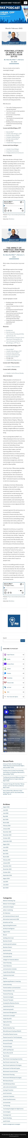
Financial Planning (8, 994)
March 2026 (6, 822)
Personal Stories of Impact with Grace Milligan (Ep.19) (14, 54)
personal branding (8, 1040)
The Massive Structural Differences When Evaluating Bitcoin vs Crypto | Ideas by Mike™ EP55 (14, 779)
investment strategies (9, 1015)
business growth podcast (9, 944)
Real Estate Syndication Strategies (12, 1065)
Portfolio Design (7, 1046)
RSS (10, 219)
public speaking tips (8, 1049)
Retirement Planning (8, 1074)
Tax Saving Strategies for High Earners (13, 1108)
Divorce (5, 978)
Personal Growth (7, 1043)
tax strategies (6, 1112)
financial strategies (8, 997)
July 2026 (5, 810)
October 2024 (6, 872)
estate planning (7, 984)
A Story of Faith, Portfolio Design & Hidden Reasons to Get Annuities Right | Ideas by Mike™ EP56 (13, 765)
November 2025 (7, 835)
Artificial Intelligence (8, 928)
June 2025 (5, 847)
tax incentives (6, 1102)
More (13, 219)
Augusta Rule (6, 931)
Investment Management (10, 1012)
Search (5, 638)
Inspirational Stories (8, 1006)
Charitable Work (7, 956)
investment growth (8, 1009)
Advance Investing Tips (9, 900)
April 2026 (5, 819)
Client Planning (7, 962)
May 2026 (5, 816)
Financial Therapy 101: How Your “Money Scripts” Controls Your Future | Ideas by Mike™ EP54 (13, 785)
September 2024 (7, 875)
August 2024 (6, 878)
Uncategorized (7, 1115)
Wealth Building (7, 1118)
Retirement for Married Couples (11, 1068)
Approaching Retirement (9, 925)
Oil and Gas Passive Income (10, 1034)
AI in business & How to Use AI (11, 916)
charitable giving (7, 953)
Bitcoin (5, 935)
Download (21, 214)
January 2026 (6, 828)
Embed (5, 216)
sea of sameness (7, 1093)
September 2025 (7, 841)
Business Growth (7, 941)
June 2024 (5, 884)
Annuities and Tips (8, 922)
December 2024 (7, 866)
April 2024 (5, 887)
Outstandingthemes (14, 1136)
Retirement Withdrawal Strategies (12, 1077)
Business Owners (7, 947)
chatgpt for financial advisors (11, 959)
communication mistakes (10, 969)
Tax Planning (6, 1105)
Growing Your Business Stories (11, 1003)
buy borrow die (7, 950)
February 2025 (6, 860)
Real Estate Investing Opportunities (12, 1059)
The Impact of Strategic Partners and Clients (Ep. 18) (14, 250)
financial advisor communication (11, 987)
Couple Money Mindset (9, 972)
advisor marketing (8, 910)
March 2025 (6, 856)
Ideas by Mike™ (11, 59)
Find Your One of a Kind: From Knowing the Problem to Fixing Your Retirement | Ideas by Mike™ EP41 (13, 772)
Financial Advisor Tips (9, 990)
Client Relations (7, 966)
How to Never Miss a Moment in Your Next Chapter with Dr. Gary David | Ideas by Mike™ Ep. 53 (13, 792)
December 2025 (7, 832)
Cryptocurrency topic (8, 975)
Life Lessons (6, 1025)
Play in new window (13, 214)
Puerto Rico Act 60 (8, 1053)
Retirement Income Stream (10, 1071)
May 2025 (5, 850)
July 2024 (5, 881)
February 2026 (6, 825)
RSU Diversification (8, 1080)
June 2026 (5, 813)
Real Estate (6, 1056)
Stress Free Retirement (9, 1099)
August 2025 (6, 844)
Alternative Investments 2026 (11, 919)
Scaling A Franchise (8, 1090)
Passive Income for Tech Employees (12, 1037)
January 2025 (6, 863)
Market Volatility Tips (9, 1028)
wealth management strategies (11, 1124)
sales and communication (10, 1087)
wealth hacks (6, 1121)
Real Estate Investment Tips (10, 1062)
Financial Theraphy (8, 1000)
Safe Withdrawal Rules (9, 1084)
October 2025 (6, 838)
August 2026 (6, 807)
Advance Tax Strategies (9, 903)
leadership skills (7, 1018)
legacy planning (7, 1021)
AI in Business (6, 913)
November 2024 (7, 869)
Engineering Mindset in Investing (12, 981)
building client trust (8, 938)
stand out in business (8, 1096)
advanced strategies (8, 907)
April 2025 (5, 853)
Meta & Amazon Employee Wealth (12, 1031)
